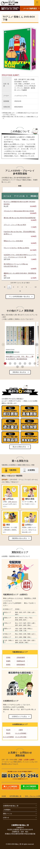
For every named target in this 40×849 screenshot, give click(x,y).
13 (35, 287)
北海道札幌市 (21, 657)
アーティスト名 (19, 196)
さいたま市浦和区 (8, 737)
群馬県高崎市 (21, 664)
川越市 (21, 730)
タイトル (6, 196)
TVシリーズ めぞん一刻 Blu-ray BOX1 (16, 248)
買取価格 (33, 196)
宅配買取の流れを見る (19, 538)
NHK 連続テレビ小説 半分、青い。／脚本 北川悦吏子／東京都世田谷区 (19, 358)
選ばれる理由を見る (19, 447)
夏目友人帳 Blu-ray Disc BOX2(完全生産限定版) (20, 218)
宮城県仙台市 (21, 661)
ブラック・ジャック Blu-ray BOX (15, 225)
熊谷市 (8, 733)
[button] (5, 363)
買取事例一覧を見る (19, 372)
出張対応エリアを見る (19, 716)
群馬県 (8, 664)
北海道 (8, 657)
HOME (4, 796)
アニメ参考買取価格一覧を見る (19, 296)
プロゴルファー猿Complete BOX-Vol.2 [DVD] (19, 211)
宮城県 (8, 661)
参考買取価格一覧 (15, 796)
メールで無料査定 (30, 8)
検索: (20, 186)
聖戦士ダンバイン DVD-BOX (13, 241)
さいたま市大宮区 (20, 737)
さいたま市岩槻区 (20, 733)
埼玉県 (8, 730)
